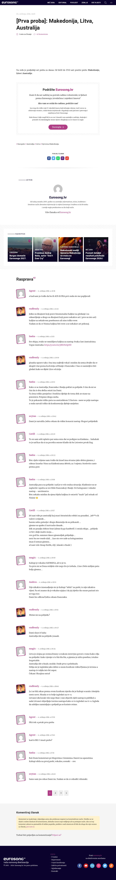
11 (105, 241)
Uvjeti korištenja (58, 863)
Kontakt (54, 871)
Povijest (74, 3)
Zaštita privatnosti (58, 865)
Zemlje (85, 3)
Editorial (63, 3)
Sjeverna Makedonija (50, 144)
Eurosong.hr (65, 212)
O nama (54, 857)
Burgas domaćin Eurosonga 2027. (18, 257)
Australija (30, 144)
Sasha (32, 336)
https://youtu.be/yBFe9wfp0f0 (57, 345)
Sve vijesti (96, 3)
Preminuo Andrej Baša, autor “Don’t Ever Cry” (44, 256)
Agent (32, 291)
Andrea (33, 582)
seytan (32, 416)
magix (32, 557)
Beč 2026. (51, 3)
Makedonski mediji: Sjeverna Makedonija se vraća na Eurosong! (70, 254)
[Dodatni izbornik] (111, 2)
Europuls (21, 144)
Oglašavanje (56, 868)
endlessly (34, 308)
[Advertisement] (58, 52)
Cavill (32, 434)
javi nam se (30, 827)
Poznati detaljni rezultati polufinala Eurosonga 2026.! (95, 256)
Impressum (56, 860)
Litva (38, 144)
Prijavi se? (56, 835)
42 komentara (42, 34)
